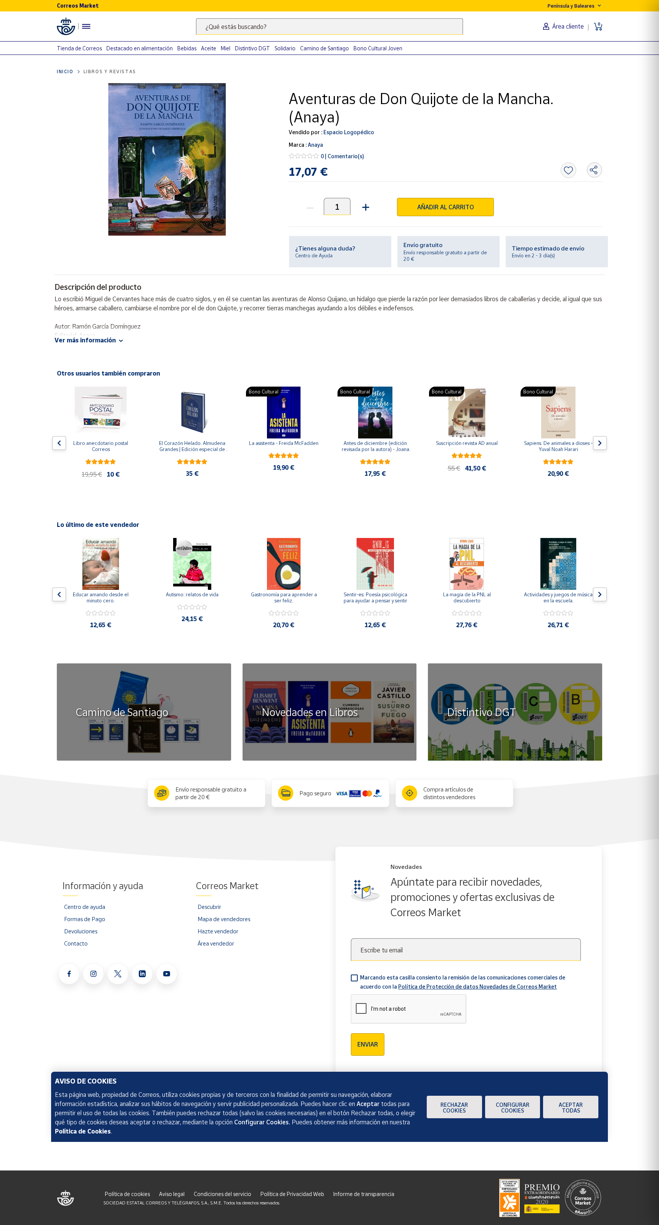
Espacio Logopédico (348, 132)
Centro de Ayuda (314, 255)
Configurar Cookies (512, 1107)
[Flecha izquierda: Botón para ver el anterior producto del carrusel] (59, 443)
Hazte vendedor (218, 931)
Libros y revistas (110, 71)
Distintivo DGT (252, 48)
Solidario (285, 48)
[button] (364, 206)
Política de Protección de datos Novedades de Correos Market (477, 986)
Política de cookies (127, 1194)
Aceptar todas (571, 1107)
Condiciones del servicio (222, 1194)
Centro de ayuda (84, 906)
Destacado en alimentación (139, 48)
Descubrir (209, 906)
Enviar (367, 1044)
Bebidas (186, 48)
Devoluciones (80, 931)
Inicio (65, 71)
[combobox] (329, 26)
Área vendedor (216, 943)
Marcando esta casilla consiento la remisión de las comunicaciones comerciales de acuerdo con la (462, 982)
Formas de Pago (84, 918)
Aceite (208, 48)
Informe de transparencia (363, 1194)
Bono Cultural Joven (378, 48)
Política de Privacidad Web (292, 1194)
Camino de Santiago (324, 48)
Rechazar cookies (454, 1107)
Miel (225, 48)
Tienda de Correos (79, 48)
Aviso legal (172, 1194)
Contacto (76, 943)
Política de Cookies (83, 1131)
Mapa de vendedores (224, 918)
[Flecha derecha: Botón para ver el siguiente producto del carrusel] (600, 443)
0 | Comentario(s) (342, 156)
